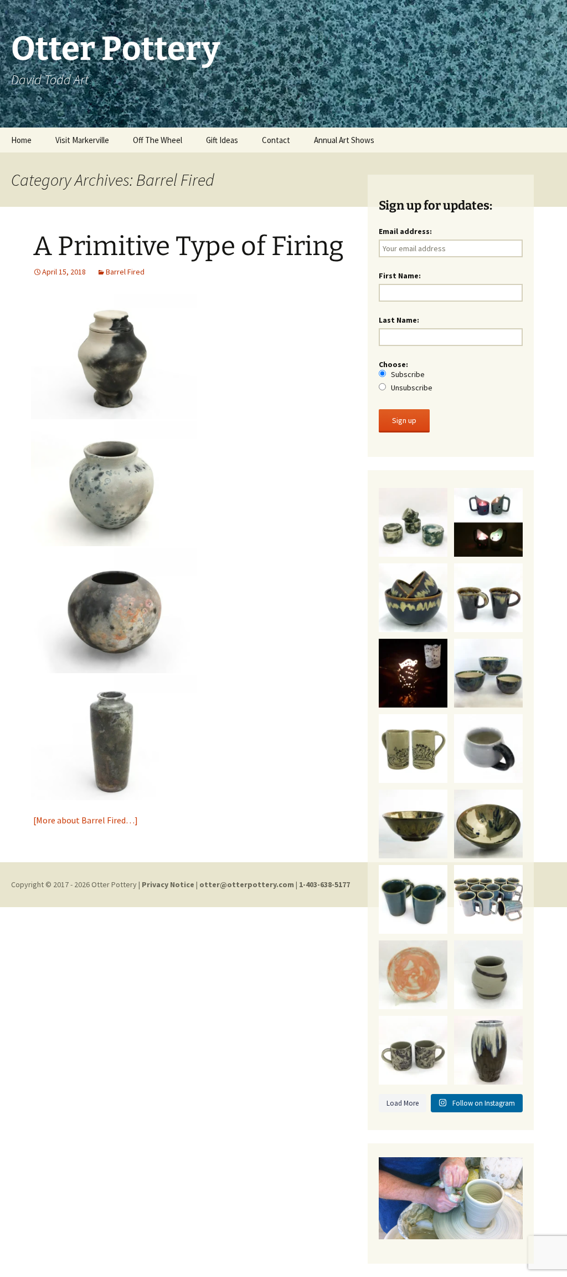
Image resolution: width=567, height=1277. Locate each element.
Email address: (405, 231)
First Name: (400, 276)
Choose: (405, 376)
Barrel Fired (125, 272)
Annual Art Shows (344, 140)
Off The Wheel (157, 140)
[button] (114, 356)
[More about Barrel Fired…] (85, 820)
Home (21, 140)
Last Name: (399, 320)
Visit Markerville (82, 140)
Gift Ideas (222, 140)
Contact (276, 140)
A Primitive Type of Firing (188, 246)
